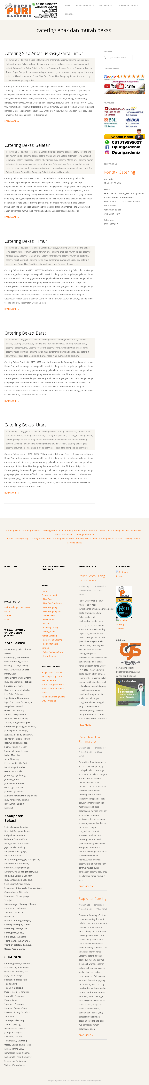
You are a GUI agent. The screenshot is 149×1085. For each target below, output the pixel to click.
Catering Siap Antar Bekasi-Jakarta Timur (43, 53)
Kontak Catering (127, 5)
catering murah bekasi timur (75, 255)
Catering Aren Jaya (49, 247)
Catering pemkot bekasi (77, 164)
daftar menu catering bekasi (38, 168)
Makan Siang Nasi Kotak (53, 684)
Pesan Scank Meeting (80, 76)
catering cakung (57, 64)
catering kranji (53, 347)
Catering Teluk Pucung (24, 443)
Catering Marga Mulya (16, 439)
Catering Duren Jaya (41, 251)
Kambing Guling (50, 627)
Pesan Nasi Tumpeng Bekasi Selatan (38, 172)
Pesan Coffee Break (131, 530)
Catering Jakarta (74, 542)
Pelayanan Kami (84, 5)
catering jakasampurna (16, 347)
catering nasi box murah (31, 164)
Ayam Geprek (49, 656)
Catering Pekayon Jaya (54, 164)
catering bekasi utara (39, 64)
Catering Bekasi (20, 64)
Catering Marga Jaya (68, 160)
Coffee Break (49, 615)
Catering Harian (72, 530)
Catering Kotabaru (37, 347)
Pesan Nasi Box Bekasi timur (31, 264)
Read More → (11, 121)
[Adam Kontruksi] (124, 572)
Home (67, 5)
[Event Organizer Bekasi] (124, 604)
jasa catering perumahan (43, 72)
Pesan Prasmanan (63, 534)
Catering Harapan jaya (71, 155)
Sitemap (8, 615)
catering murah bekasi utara (41, 439)
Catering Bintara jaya (23, 343)
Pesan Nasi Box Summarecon (89, 739)
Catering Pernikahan (84, 534)
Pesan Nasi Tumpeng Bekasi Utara (71, 447)
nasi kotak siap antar (21, 76)
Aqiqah (46, 623)
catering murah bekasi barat (74, 347)
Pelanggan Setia (50, 643)
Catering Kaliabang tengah (80, 435)
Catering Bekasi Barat (25, 333)
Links (6, 619)
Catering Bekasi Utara (25, 425)
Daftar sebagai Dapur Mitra (17, 607)
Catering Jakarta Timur (52, 530)
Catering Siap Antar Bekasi (52, 68)
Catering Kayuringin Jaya (46, 160)
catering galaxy (31, 155)
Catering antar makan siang (54, 59)
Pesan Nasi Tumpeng (59, 76)
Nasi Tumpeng (50, 607)
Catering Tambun (132, 538)
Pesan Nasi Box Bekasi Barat (31, 355)
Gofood (69, 14)
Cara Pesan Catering (52, 639)
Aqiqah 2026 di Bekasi (52, 672)
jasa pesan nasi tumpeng (68, 72)
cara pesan (34, 151)
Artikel (7, 611)
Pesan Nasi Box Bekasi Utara (40, 447)
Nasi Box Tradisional (53, 603)
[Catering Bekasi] (124, 588)
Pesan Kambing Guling (17, 538)
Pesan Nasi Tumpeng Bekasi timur (62, 264)
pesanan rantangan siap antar (20, 80)
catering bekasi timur (21, 251)
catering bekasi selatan (67, 151)
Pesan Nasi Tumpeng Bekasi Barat (63, 355)
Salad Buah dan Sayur (53, 652)
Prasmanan (48, 619)
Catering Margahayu (51, 255)
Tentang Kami (106, 5)
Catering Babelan (31, 530)
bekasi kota (34, 59)
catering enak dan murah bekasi (67, 251)
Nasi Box (47, 599)
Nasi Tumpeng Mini (52, 611)
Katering (13, 59)
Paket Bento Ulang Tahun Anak (92, 578)
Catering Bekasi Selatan (27, 145)
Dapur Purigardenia (22, 72)
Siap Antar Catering (92, 898)
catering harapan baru (49, 155)
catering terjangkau (15, 168)
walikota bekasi (64, 172)
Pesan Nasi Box (40, 76)
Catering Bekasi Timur (25, 241)
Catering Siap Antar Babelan (26, 68)
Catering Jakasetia (25, 160)
